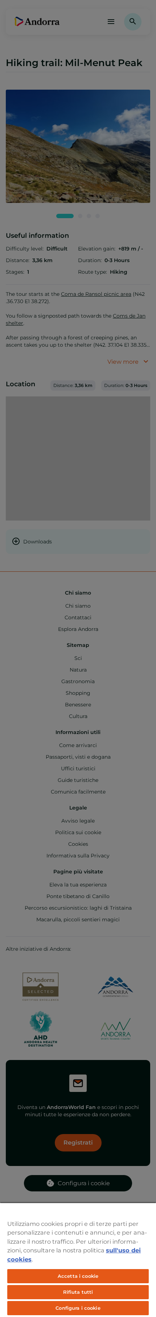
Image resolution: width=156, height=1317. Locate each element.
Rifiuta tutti (78, 1292)
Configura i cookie (78, 1308)
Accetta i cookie (78, 1276)
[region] (78, 1259)
